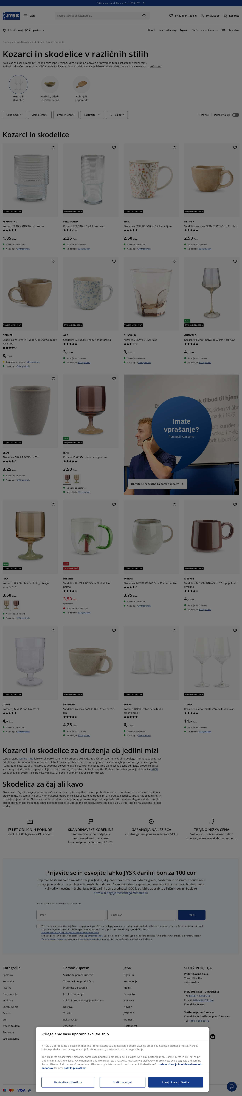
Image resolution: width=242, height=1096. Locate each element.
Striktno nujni (122, 1082)
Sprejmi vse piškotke (175, 1082)
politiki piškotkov (75, 1068)
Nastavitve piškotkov (68, 1082)
